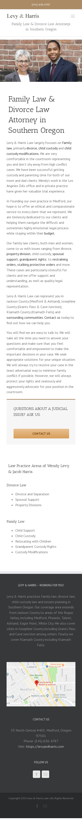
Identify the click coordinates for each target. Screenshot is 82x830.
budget (49, 233)
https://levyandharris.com (45, 746)
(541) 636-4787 (41, 4)
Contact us (52, 317)
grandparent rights (32, 259)
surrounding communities (25, 317)
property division (18, 254)
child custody (48, 148)
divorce (31, 148)
